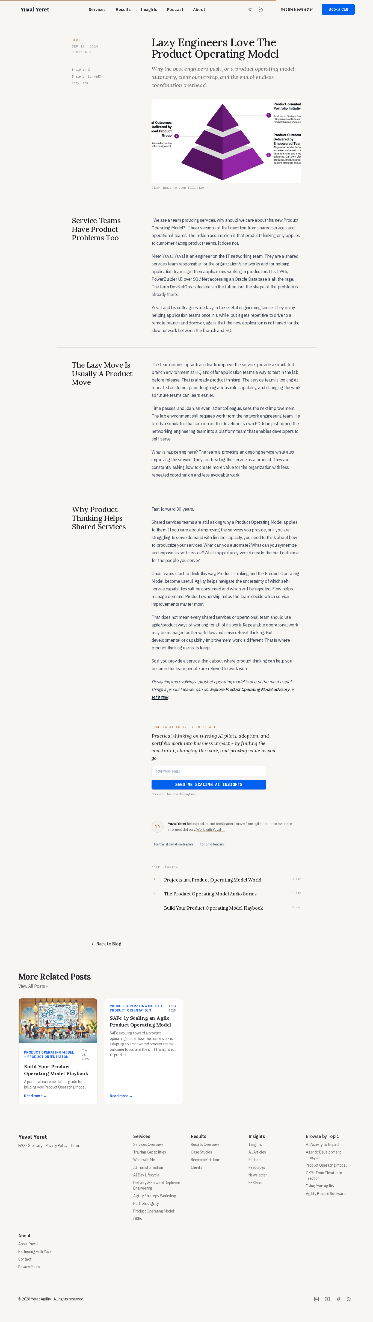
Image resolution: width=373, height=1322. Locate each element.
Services (97, 9)
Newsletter (257, 1175)
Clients (196, 1167)
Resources (256, 1167)
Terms (75, 1145)
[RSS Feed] (261, 9)
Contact (24, 1259)
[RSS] (349, 1299)
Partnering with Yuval (35, 1251)
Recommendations (206, 1159)
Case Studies (201, 1152)
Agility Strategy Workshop (154, 1195)
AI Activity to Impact (323, 1144)
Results (123, 9)
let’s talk (160, 697)
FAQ (21, 1145)
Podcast (175, 9)
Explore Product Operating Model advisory (249, 689)
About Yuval (28, 1243)
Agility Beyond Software (325, 1193)
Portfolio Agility (146, 1203)
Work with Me (144, 1159)
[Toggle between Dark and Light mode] (250, 9)
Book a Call (338, 9)
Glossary (35, 1145)
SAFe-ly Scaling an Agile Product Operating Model (140, 1021)
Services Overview (148, 1144)
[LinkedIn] (316, 1299)
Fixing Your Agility (320, 1186)
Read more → (35, 1095)
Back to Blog (108, 944)
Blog (76, 40)
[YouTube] (327, 1299)
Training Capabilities (149, 1152)
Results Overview (205, 1144)
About (199, 9)
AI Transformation (148, 1167)
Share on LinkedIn (87, 76)
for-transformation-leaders (174, 844)
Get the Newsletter (297, 9)
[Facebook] (338, 1299)
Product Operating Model (153, 1211)
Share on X (81, 70)
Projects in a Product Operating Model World (212, 880)
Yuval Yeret (32, 1136)
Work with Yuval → (210, 829)
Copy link (80, 83)
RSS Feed (256, 1182)
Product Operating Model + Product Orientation (49, 1054)
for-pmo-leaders (212, 844)
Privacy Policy (56, 1145)
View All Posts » (33, 986)
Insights (149, 9)
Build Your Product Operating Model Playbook (213, 908)
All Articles (257, 1152)
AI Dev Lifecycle (146, 1175)
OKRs (137, 1218)
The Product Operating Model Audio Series (210, 894)
